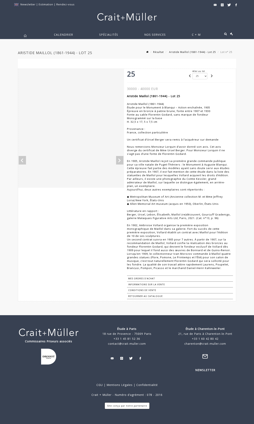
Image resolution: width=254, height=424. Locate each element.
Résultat (158, 52)
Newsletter (28, 4)
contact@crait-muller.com (127, 344)
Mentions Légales (120, 385)
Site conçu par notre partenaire (127, 405)
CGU (99, 385)
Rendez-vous (65, 4)
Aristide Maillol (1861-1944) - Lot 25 (192, 52)
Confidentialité (146, 385)
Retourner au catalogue (145, 296)
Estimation (46, 4)
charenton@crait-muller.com (205, 344)
